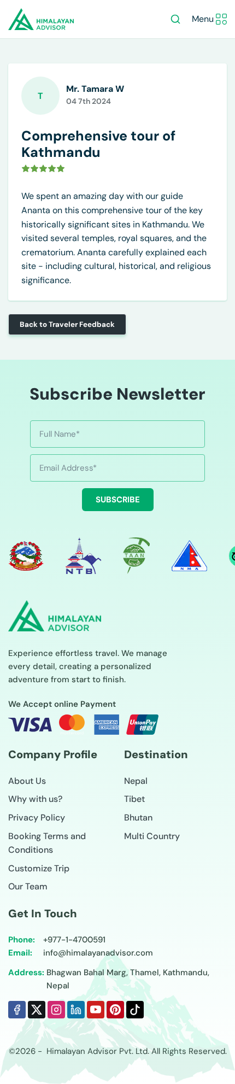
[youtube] (95, 1009)
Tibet (134, 799)
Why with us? (35, 799)
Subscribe (118, 499)
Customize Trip (38, 868)
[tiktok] (135, 1009)
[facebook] (17, 1009)
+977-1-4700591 (74, 939)
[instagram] (56, 1009)
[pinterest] (115, 1009)
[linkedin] (76, 1009)
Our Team (28, 886)
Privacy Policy (36, 817)
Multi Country (152, 836)
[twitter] (36, 1009)
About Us (27, 781)
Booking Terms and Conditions (47, 843)
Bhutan (138, 817)
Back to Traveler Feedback (67, 324)
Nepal (136, 781)
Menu (203, 19)
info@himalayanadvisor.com (98, 952)
